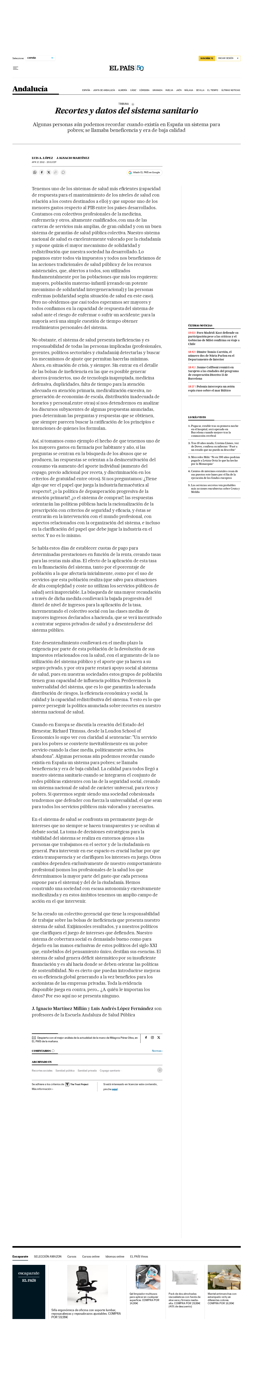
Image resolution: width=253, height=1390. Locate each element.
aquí (115, 1089)
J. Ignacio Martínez (73, 158)
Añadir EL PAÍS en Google (146, 172)
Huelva (169, 90)
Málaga (188, 90)
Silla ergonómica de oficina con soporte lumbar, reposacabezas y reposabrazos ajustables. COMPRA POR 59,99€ (86, 1313)
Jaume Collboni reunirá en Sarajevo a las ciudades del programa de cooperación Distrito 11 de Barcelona (213, 373)
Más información (42, 1088)
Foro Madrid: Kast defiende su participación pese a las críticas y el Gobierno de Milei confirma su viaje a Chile (214, 338)
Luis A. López (42, 158)
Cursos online (91, 1256)
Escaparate (20, 1256)
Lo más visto (197, 417)
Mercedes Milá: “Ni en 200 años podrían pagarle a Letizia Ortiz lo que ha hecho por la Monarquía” (215, 460)
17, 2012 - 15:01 (44, 162)
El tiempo (212, 90)
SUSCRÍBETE (206, 58)
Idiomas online (115, 1256)
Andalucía (30, 89)
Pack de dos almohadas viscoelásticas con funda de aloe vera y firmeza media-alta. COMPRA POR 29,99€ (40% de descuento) (184, 1300)
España (86, 90)
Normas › (157, 1050)
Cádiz (133, 90)
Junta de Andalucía (104, 90)
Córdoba (144, 90)
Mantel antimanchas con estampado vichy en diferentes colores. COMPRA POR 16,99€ (222, 1298)
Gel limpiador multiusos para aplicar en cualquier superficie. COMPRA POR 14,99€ (144, 1298)
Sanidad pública (65, 1070)
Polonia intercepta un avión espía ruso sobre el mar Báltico (211, 388)
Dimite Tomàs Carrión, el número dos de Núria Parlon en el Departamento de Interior (211, 355)
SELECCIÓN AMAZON (47, 1256)
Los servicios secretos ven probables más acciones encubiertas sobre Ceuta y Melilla (215, 488)
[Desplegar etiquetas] (159, 1070)
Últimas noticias (230, 90)
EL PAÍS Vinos (139, 1256)
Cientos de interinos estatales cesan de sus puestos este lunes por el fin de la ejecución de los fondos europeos (214, 474)
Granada (157, 90)
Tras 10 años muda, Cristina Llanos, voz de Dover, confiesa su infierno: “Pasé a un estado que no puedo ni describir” (215, 446)
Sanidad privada (87, 1070)
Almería (122, 90)
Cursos (71, 1256)
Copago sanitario (110, 1070)
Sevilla (200, 90)
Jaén (178, 90)
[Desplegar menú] (15, 68)
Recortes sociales (42, 1070)
